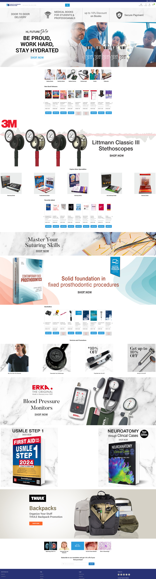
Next (112, 102)
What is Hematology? (104, 551)
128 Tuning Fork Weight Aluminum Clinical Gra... (101, 323)
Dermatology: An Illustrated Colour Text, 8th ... (63, 103)
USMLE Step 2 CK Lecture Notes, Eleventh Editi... (101, 103)
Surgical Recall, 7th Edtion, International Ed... (93, 323)
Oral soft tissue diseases (91, 551)
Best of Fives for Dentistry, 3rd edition (108, 323)
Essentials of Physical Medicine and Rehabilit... (78, 103)
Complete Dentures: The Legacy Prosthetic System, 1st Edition (55, 217)
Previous (43, 102)
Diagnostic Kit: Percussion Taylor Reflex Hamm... (48, 323)
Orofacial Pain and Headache (64, 552)
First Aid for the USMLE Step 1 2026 (56, 103)
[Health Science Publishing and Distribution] (13, 4)
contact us (3, 576)
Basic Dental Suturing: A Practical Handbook (85, 217)
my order (42, 576)
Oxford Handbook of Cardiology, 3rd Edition (108, 217)
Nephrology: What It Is (50, 551)
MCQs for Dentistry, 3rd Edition (85, 323)
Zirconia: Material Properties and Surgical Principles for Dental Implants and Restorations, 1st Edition (93, 217)
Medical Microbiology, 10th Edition (47, 103)
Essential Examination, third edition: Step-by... (78, 323)
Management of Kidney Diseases (48, 217)
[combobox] (45, 5)
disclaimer (81, 576)
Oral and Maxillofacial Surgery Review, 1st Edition (101, 217)
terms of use (81, 574)
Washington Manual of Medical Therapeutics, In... (93, 103)
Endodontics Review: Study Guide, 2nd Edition (78, 217)
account (41, 574)
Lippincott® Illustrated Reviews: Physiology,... (85, 103)
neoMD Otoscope (69, 323)
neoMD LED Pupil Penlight (63, 323)
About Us (3, 574)
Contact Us (151, 1)
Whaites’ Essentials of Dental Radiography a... (71, 103)
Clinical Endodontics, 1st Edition (71, 217)
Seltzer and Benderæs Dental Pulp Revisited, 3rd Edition (62, 217)
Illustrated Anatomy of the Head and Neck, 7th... (109, 103)
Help (147, 1)
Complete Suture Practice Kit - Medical (56, 323)
